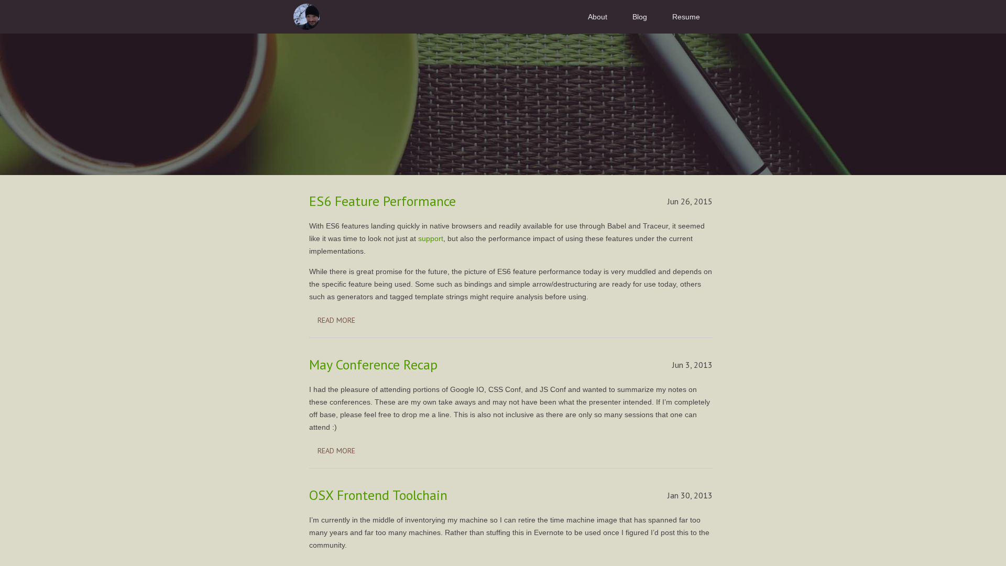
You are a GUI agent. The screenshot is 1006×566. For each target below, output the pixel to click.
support (430, 238)
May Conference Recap (373, 364)
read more (336, 320)
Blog (639, 17)
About (597, 17)
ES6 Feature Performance (382, 201)
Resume (686, 17)
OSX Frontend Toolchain (378, 495)
